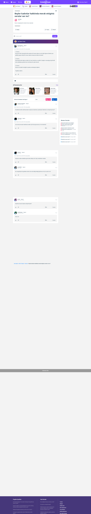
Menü (7, 2)
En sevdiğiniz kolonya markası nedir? (47, 501)
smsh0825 (20, 167)
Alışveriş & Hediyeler (57, 6)
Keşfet (14, 2)
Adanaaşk (19, 118)
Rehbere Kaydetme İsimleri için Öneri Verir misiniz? (22, 509)
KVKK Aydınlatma (63, 511)
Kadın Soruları (17, 25)
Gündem (26, 6)
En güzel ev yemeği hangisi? (45, 504)
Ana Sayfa (16, 263)
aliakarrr (19, 152)
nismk (19, 199)
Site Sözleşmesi (63, 507)
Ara (21, 2)
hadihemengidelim (21, 103)
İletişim (61, 503)
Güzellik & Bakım (35, 6)
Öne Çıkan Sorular (63, 513)
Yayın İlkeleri (62, 509)
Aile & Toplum (17, 10)
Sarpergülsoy (20, 45)
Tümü (57, 85)
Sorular (26, 263)
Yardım (61, 501)
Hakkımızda (62, 505)
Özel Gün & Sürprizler (46, 6)
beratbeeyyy (20, 212)
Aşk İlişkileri (18, 6)
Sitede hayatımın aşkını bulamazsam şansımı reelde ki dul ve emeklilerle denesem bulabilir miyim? (47, 508)
